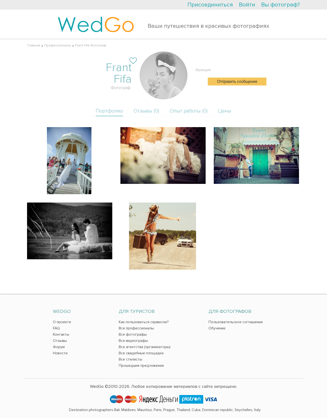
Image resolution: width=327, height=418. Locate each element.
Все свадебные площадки (141, 353)
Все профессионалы (136, 328)
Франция (202, 70)
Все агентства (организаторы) (144, 347)
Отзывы (60, 340)
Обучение (217, 328)
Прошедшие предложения (141, 365)
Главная (33, 45)
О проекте (62, 322)
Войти (247, 4)
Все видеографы (133, 340)
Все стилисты (130, 359)
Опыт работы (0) (189, 111)
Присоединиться (210, 4)
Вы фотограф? (280, 4)
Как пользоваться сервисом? (144, 322)
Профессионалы (57, 45)
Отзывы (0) (146, 111)
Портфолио (109, 111)
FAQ (56, 328)
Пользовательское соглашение (236, 322)
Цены (224, 111)
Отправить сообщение (237, 82)
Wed (96, 23)
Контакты (61, 334)
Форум (59, 347)
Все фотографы (133, 334)
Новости (60, 353)
